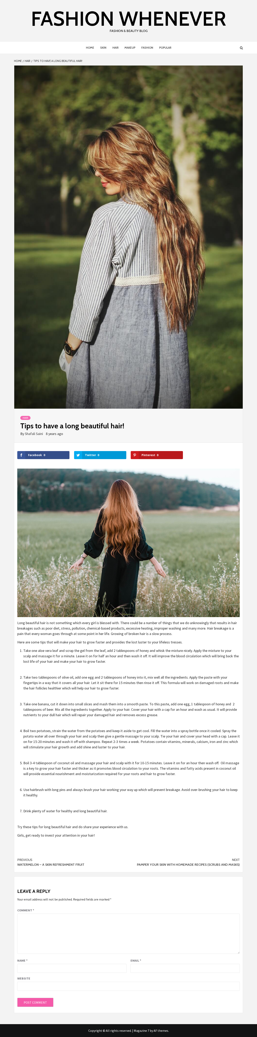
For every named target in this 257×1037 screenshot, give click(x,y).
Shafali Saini (34, 433)
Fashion (147, 47)
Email (136, 960)
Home (90, 47)
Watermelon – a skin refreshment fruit (50, 862)
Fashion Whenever (128, 18)
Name (22, 960)
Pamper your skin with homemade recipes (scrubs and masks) (188, 862)
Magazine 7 (141, 1031)
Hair (115, 47)
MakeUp (129, 47)
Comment (25, 910)
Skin (103, 47)
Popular (165, 47)
